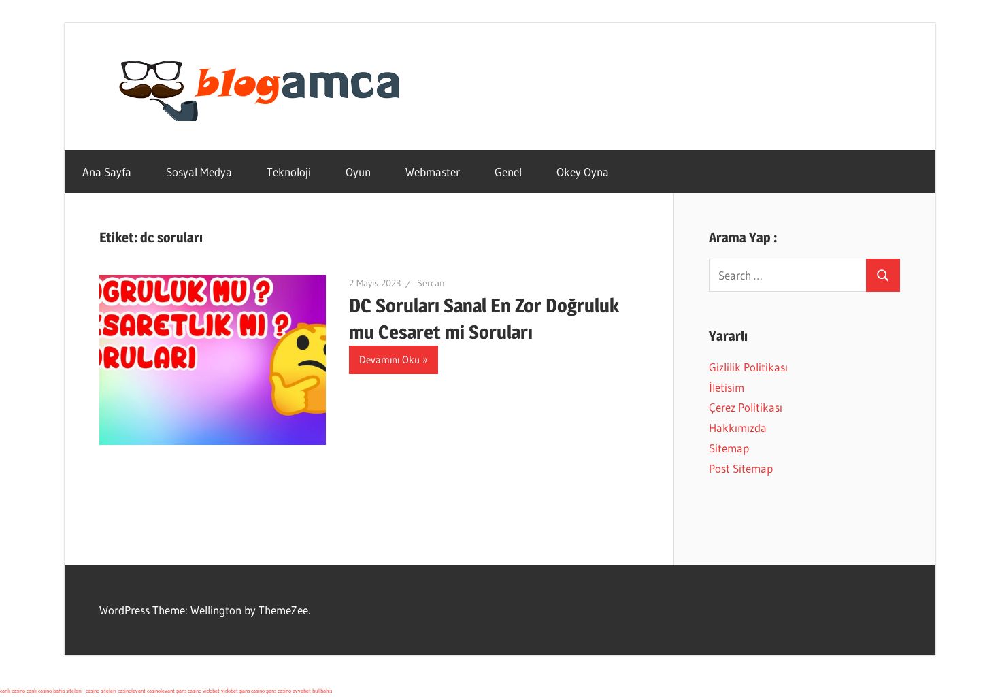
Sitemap (729, 448)
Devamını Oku (389, 359)
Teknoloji (289, 172)
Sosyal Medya (199, 172)
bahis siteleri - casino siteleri (84, 690)
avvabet (302, 690)
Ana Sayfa (106, 172)
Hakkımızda (738, 427)
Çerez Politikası (745, 407)
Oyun (358, 172)
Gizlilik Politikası (748, 367)
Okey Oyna (582, 172)
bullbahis (322, 690)
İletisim (726, 387)
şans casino (188, 690)
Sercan (431, 283)
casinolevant (132, 690)
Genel (508, 172)
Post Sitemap (741, 468)
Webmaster (432, 172)
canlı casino (12, 690)
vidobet (211, 690)
